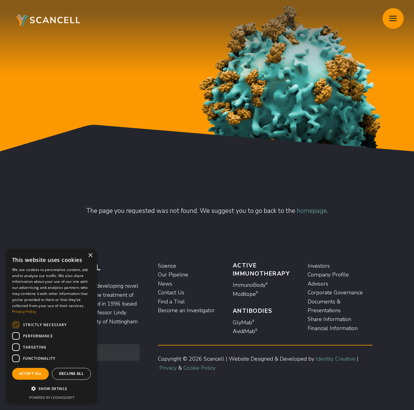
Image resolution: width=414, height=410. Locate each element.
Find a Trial (171, 301)
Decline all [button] (71, 373)
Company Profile (328, 274)
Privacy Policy (24, 311)
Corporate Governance (335, 292)
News (165, 283)
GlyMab (243, 322)
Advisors (318, 283)
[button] (51, 389)
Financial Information (333, 328)
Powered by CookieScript (51, 397)
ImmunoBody (250, 285)
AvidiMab (245, 331)
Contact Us (171, 292)
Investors (319, 265)
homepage (312, 211)
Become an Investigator (186, 310)
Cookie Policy (199, 368)
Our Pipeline (173, 274)
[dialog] (51, 326)
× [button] (90, 255)
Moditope (245, 294)
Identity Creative (335, 358)
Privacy (168, 368)
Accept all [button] (30, 373)
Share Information (329, 319)
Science (167, 265)
